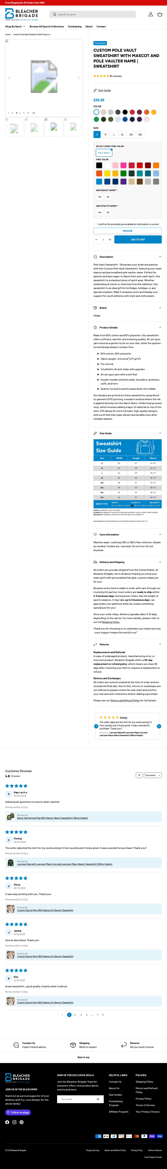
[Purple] (139, 119)
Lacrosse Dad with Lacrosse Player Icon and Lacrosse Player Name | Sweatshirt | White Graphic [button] (64, 864)
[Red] (132, 112)
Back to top (83, 1057)
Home (7, 34)
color (97, 106)
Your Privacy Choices (147, 1111)
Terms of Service (145, 1105)
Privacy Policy (143, 1098)
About (89, 26)
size (96, 128)
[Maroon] (139, 112)
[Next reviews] (159, 726)
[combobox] (92, 14)
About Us (114, 1088)
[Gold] (154, 112)
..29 (33, 113)
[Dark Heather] (118, 112)
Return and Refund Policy (125, 700)
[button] (159, 14)
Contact (101, 26)
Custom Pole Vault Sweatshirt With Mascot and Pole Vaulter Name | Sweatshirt (33, 34)
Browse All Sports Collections (47, 26)
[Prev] (9, 78)
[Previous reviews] (96, 726)
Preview (127, 230)
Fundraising (75, 26)
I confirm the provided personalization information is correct (128, 224)
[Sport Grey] (111, 112)
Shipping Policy (111, 621)
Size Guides (115, 1094)
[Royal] (125, 119)
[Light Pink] (147, 119)
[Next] (79, 78)
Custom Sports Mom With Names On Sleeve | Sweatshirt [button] (45, 910)
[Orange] (147, 112)
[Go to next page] (103, 1015)
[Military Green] (111, 119)
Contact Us (115, 1081)
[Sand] (103, 112)
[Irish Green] (96, 119)
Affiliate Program (118, 1111)
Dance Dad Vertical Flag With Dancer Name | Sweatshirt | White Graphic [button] (52, 818)
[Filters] (139, 775)
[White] (96, 112)
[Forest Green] (103, 119)
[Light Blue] (118, 119)
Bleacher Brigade (19, 1150)
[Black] (125, 112)
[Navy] (132, 119)
